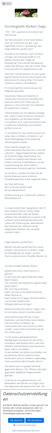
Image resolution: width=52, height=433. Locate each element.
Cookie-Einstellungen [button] (25, 425)
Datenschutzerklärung (21, 430)
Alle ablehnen (16, 420)
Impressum (35, 430)
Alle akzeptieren (34, 420)
